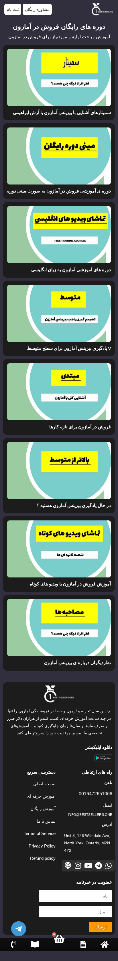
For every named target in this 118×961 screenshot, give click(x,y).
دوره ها (83, 950)
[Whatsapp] (109, 865)
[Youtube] (88, 865)
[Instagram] (78, 865)
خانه (105, 950)
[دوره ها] (83, 944)
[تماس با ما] (13, 944)
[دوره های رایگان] (34, 944)
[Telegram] (98, 865)
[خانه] (104, 944)
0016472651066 (95, 793)
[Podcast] (68, 865)
